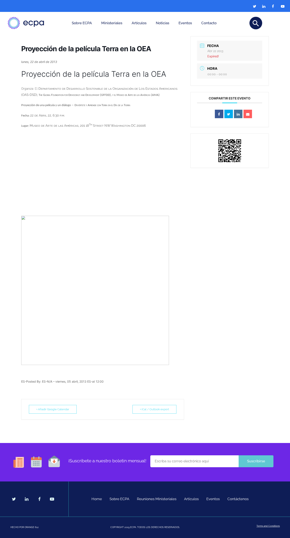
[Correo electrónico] (248, 114)
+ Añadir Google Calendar (52, 409)
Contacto (209, 23)
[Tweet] (228, 114)
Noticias (162, 23)
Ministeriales (111, 23)
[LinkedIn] (238, 114)
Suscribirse (256, 461)
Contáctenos (238, 499)
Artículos (139, 23)
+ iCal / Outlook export (154, 409)
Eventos (185, 23)
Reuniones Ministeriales (156, 499)
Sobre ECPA (82, 23)
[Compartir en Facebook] (219, 114)
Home (97, 499)
